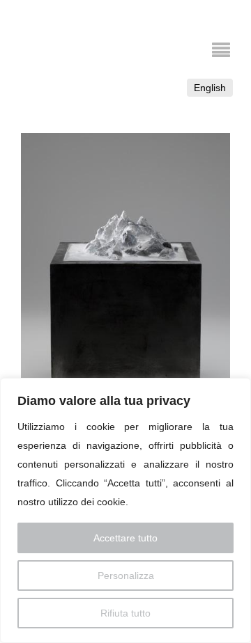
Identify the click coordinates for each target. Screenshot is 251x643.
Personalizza (126, 575)
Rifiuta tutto (125, 613)
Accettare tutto (125, 537)
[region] (125, 510)
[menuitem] (210, 88)
